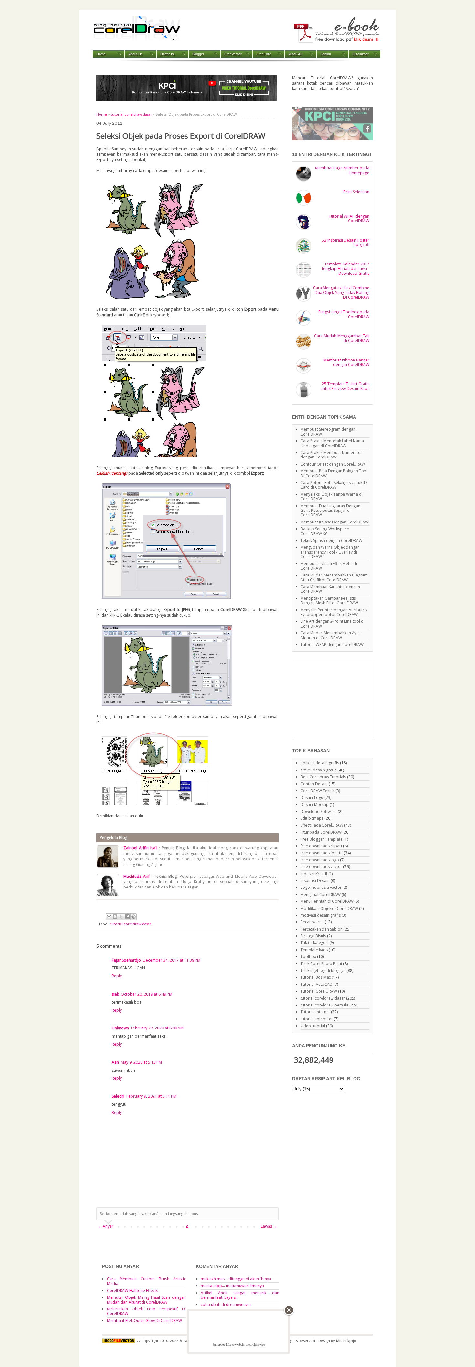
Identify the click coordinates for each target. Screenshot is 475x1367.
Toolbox (308, 956)
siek (115, 994)
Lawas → (269, 1226)
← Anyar (105, 1226)
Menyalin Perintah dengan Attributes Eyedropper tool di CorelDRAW (334, 612)
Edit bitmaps (312, 818)
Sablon (325, 54)
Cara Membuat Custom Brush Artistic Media (146, 1281)
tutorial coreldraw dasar (131, 114)
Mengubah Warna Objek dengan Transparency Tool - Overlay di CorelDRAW (330, 551)
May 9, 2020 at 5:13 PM (141, 1062)
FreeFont (263, 54)
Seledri (118, 1096)
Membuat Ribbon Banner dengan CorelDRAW (346, 362)
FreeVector (233, 54)
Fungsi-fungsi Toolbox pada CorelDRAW (343, 314)
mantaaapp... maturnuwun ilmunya (232, 1285)
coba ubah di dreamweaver (226, 1304)
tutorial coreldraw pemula (324, 1005)
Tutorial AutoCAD (316, 984)
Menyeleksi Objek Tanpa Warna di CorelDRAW (332, 496)
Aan (115, 1062)
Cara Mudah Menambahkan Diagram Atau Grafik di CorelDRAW (334, 577)
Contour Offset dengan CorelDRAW (333, 464)
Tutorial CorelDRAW (319, 991)
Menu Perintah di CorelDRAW (327, 901)
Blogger (198, 54)
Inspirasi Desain (315, 880)
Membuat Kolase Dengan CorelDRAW (335, 522)
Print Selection (356, 192)
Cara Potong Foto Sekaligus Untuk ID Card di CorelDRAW (334, 485)
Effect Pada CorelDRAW (322, 825)
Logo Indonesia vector (321, 887)
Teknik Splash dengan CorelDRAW (331, 540)
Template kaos (314, 950)
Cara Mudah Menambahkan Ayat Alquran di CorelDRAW (330, 635)
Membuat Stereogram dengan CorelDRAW (328, 431)
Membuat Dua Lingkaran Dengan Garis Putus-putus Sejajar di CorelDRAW (330, 510)
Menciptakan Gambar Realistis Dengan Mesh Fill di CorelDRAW (329, 601)
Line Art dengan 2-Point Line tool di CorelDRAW (332, 624)
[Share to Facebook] (127, 916)
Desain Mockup (315, 804)
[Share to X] (121, 916)
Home (101, 54)
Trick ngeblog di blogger (323, 970)
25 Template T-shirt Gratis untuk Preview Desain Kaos (345, 386)
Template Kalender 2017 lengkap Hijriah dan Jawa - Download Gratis (345, 268)
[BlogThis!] (115, 916)
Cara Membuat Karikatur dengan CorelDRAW (330, 589)
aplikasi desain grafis (320, 763)
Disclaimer (360, 54)
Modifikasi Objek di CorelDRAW (329, 908)
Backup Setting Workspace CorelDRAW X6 (325, 531)
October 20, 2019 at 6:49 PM (146, 994)
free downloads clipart (321, 846)
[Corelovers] (332, 139)
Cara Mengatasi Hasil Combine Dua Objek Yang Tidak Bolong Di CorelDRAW (341, 292)
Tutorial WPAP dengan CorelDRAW (349, 218)
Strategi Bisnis (313, 936)
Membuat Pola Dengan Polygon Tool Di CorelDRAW (334, 473)
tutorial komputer (317, 1019)
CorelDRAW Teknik (317, 790)
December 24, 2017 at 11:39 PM (171, 960)
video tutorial (313, 1025)
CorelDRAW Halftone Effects (132, 1290)
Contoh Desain (314, 784)
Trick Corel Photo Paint (321, 963)
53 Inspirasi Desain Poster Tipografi (345, 242)
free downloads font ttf (322, 853)
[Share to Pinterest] (133, 916)
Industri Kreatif (314, 874)
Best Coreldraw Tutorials (323, 777)
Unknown (120, 1028)
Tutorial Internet (315, 1012)
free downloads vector (321, 866)
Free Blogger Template (322, 839)
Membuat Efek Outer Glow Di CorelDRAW (144, 1320)
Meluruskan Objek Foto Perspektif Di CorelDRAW (146, 1311)
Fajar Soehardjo (126, 960)
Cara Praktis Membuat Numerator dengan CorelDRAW (331, 455)
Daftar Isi (167, 54)
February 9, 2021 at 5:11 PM (151, 1096)
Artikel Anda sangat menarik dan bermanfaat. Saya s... (240, 1295)
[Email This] (109, 916)
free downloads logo (320, 860)
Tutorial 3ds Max (316, 977)
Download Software (319, 811)
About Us (135, 54)
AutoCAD (295, 54)
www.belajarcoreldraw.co (248, 1345)
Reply (117, 976)
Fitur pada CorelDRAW (321, 832)
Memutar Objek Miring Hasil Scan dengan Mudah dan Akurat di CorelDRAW (146, 1300)
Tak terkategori (314, 942)
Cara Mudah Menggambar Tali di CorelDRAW (341, 338)
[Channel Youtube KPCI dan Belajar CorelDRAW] (186, 99)
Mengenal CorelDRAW (321, 894)
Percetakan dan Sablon (322, 929)
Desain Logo (312, 797)
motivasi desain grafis (321, 915)
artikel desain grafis (318, 770)
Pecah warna (312, 922)
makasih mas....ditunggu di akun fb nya (236, 1279)
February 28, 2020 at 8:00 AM (157, 1028)
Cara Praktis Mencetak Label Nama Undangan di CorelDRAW (332, 443)
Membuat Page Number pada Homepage (342, 170)
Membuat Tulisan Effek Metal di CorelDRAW (329, 566)
